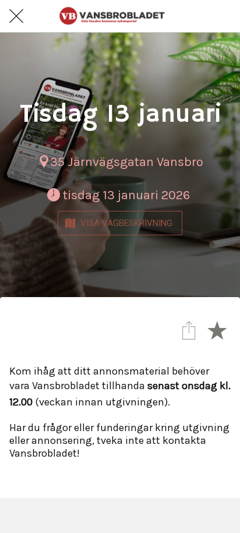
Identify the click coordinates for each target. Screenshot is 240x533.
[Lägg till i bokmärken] (217, 330)
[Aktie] (189, 330)
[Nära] (16, 16)
